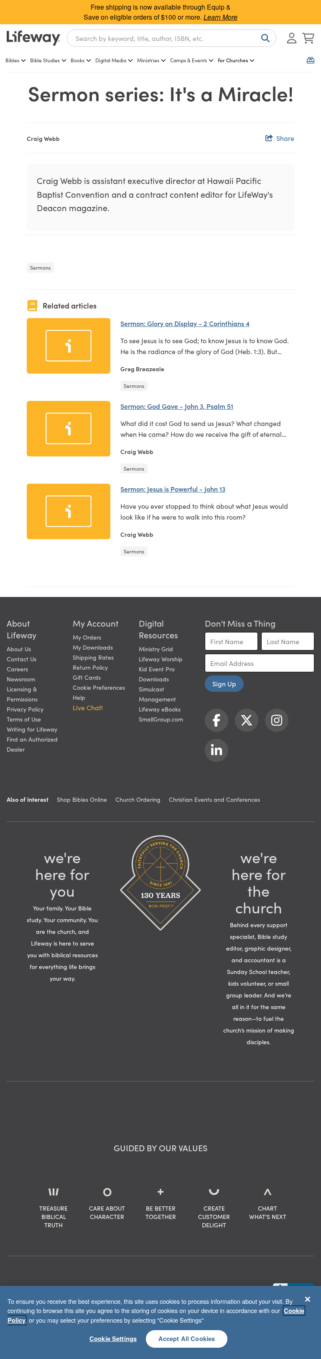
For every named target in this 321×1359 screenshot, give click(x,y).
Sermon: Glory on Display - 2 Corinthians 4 (185, 323)
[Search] (263, 38)
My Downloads (93, 647)
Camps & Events (188, 60)
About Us (19, 649)
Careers (17, 669)
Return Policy (90, 667)
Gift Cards (87, 677)
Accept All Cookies (186, 1338)
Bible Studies (45, 60)
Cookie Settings (113, 1338)
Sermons (40, 267)
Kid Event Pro (157, 669)
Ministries (148, 60)
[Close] (307, 1299)
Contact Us (21, 659)
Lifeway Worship (161, 659)
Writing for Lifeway (32, 729)
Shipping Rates (93, 657)
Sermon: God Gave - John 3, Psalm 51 (176, 406)
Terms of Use (24, 719)
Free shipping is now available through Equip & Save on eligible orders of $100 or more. (160, 12)
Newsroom (21, 679)
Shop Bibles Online (82, 799)
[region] (160, 1322)
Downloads (154, 679)
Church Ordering (137, 799)
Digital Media (110, 60)
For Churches (233, 60)
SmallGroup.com (161, 719)
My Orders (87, 637)
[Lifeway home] (33, 38)
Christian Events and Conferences (214, 799)
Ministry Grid (156, 649)
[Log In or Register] (291, 38)
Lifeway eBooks (160, 709)
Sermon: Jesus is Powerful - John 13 (172, 488)
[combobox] (171, 38)
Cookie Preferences (99, 687)
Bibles (12, 60)
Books (77, 60)
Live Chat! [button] (88, 707)
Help (79, 697)
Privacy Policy (25, 709)
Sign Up (224, 683)
